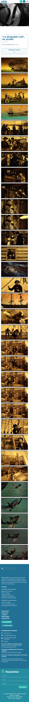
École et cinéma (5, 592)
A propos (4, 614)
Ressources (5, 611)
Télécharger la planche (14, 50)
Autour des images (6, 602)
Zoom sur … (5, 613)
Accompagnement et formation (9, 605)
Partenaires (5, 616)
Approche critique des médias (8, 597)
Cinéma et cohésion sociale (8, 604)
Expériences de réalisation (7, 596)
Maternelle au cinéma (6, 591)
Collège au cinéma (6, 594)
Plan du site (5, 618)
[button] (27, 1)
